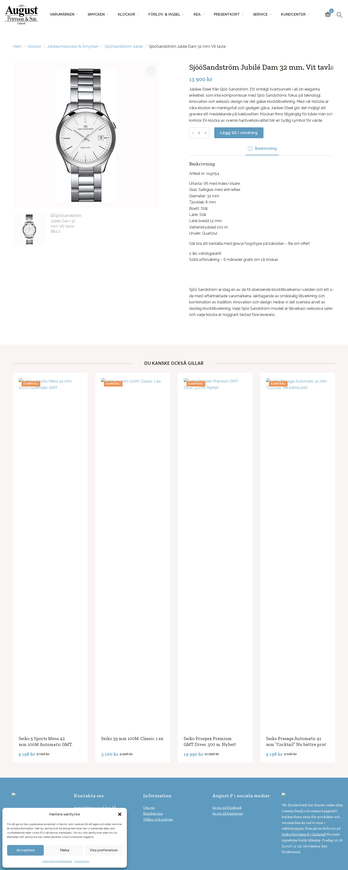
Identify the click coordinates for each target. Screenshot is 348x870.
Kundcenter (293, 14)
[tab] (262, 148)
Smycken (96, 14)
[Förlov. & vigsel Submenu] (184, 14)
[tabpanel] (262, 239)
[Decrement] (193, 133)
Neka (64, 850)
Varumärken (62, 14)
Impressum (81, 861)
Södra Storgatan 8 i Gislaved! (304, 834)
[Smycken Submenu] (109, 14)
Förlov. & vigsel (164, 14)
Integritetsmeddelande (57, 861)
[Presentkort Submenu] (244, 14)
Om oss (149, 807)
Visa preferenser (104, 850)
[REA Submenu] (205, 14)
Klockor (126, 14)
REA (197, 14)
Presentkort (227, 14)
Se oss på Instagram (227, 813)
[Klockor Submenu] (139, 14)
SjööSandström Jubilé (124, 46)
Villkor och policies (158, 819)
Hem (17, 46)
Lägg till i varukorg (239, 132)
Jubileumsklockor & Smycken (72, 46)
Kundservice (153, 813)
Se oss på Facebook (226, 807)
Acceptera (26, 850)
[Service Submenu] (272, 14)
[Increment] (205, 133)
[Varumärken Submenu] (78, 14)
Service (260, 14)
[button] (119, 814)
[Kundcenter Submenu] (310, 14)
